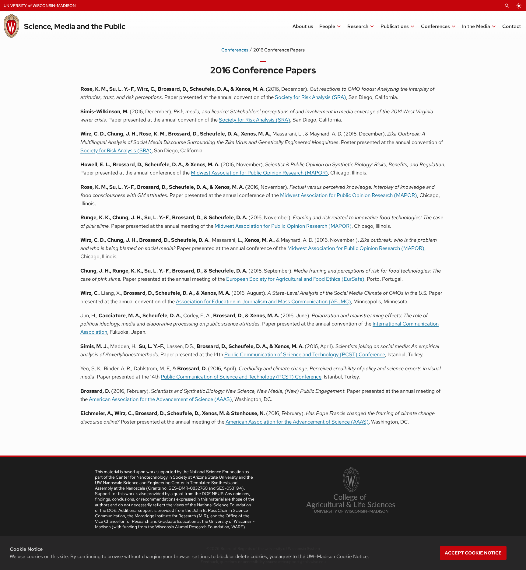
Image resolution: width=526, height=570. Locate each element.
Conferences (234, 50)
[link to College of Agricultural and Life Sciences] (350, 490)
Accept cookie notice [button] (473, 553)
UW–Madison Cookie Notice (337, 556)
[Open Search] (507, 6)
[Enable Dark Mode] (518, 5)
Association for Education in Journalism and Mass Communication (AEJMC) (263, 301)
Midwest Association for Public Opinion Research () (348, 195)
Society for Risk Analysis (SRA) (310, 97)
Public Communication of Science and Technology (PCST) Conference (304, 354)
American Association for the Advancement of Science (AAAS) (160, 399)
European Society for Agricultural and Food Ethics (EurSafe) (295, 279)
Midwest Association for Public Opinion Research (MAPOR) (259, 172)
